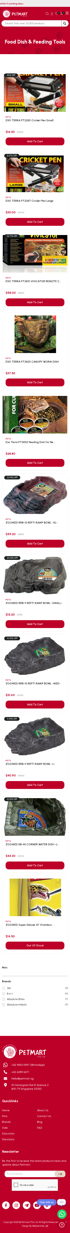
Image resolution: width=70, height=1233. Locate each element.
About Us (42, 1110)
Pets (4, 1116)
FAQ (39, 1127)
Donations (8, 1139)
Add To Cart (35, 141)
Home (6, 1110)
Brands (6, 1122)
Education (8, 1133)
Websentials (38, 1226)
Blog (39, 1122)
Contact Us (44, 1116)
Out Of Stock (35, 945)
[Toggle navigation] (67, 13)
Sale (5, 1127)
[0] (56, 13)
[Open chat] (61, 1202)
